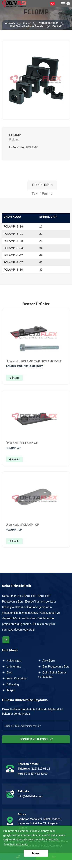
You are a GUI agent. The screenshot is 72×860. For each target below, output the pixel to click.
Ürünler (27, 23)
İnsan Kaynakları (16, 678)
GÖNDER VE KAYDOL (35, 739)
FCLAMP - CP (14, 529)
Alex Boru (48, 660)
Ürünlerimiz (13, 666)
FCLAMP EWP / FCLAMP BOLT (24, 366)
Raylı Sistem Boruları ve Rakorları (27, 26)
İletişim (10, 690)
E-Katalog (12, 684)
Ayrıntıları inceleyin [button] (15, 844)
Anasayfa (10, 23)
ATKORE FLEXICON (49, 23)
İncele (15, 377)
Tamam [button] (36, 853)
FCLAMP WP (13, 448)
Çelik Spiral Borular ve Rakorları (52, 674)
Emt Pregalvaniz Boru (56, 666)
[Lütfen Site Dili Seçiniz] (52, 4)
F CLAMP (57, 26)
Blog (9, 672)
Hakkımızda (13, 660)
